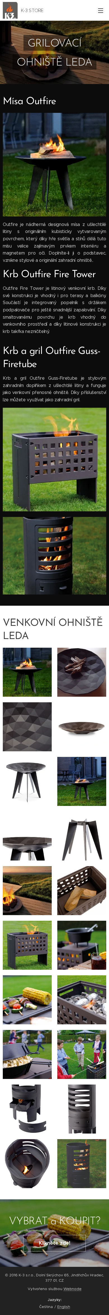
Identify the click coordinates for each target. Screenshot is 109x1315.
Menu (100, 10)
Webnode (72, 1288)
